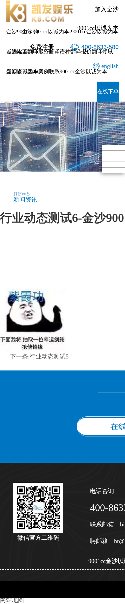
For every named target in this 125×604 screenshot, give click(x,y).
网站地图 (12, 600)
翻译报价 (81, 51)
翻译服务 (38, 51)
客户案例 (38, 71)
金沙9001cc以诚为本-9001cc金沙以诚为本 (70, 31)
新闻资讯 (17, 71)
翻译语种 (59, 51)
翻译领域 (102, 51)
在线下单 (108, 91)
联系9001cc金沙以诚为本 (78, 71)
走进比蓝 (17, 51)
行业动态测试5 (49, 356)
